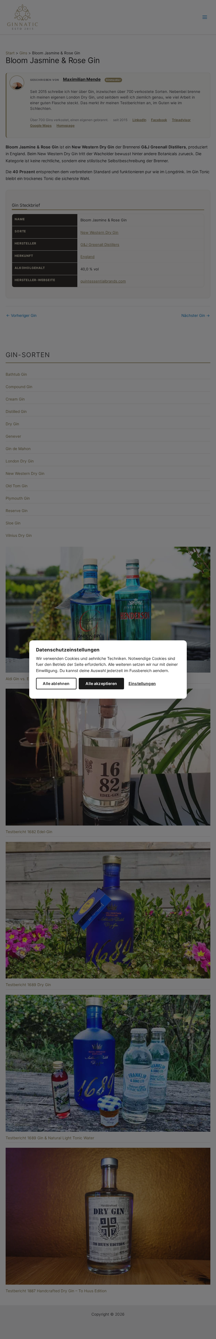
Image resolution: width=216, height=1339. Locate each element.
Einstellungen (142, 683)
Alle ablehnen (56, 683)
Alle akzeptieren (101, 683)
